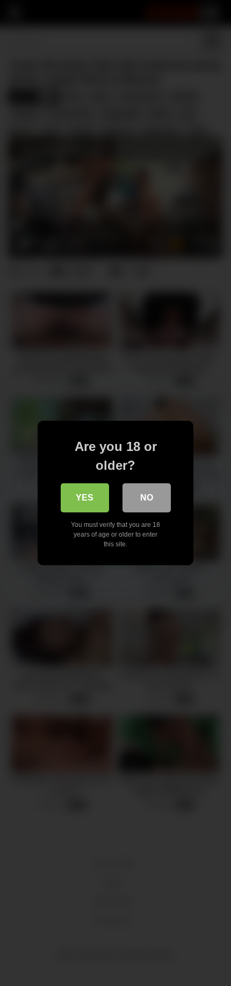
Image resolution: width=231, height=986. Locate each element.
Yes (84, 497)
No (146, 497)
